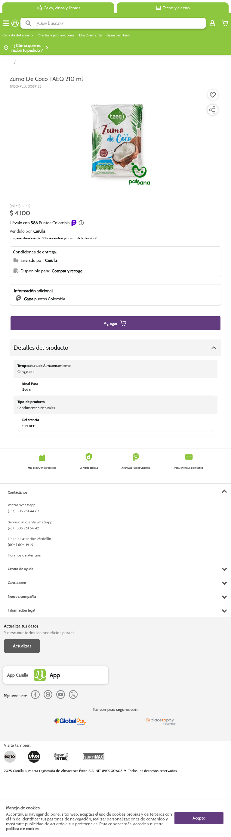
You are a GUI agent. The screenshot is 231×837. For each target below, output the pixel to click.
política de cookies (22, 828)
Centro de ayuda (20, 568)
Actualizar (22, 646)
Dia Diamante (90, 35)
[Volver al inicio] (15, 23)
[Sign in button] (212, 23)
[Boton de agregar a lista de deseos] (213, 95)
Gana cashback (118, 35)
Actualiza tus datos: (21, 626)
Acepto (198, 818)
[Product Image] (115, 141)
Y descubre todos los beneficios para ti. (39, 632)
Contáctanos (17, 492)
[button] (81, 223)
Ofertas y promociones (56, 35)
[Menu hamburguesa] (6, 23)
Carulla (39, 231)
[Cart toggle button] (225, 23)
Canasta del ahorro (17, 35)
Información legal (21, 610)
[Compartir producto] (212, 109)
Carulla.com (17, 582)
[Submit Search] (28, 23)
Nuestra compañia (22, 596)
